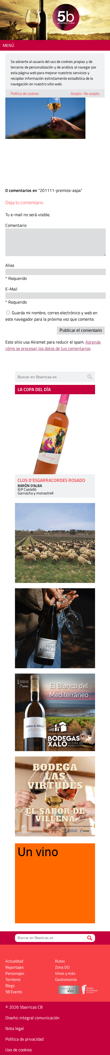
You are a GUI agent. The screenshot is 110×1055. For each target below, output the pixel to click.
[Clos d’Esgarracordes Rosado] (55, 434)
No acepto (91, 93)
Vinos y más (65, 973)
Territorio (13, 979)
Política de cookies (25, 93)
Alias (9, 265)
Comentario (15, 225)
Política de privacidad (24, 1039)
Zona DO (62, 967)
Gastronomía (66, 979)
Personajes (14, 973)
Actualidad (14, 961)
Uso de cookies (18, 1049)
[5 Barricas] (66, 18)
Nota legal (14, 1028)
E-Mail (11, 289)
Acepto (76, 93)
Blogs (10, 985)
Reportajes (14, 967)
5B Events (13, 992)
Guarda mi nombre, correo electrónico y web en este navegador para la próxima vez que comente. (51, 315)
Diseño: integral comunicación (32, 1017)
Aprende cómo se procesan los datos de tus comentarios (53, 345)
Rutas (60, 961)
